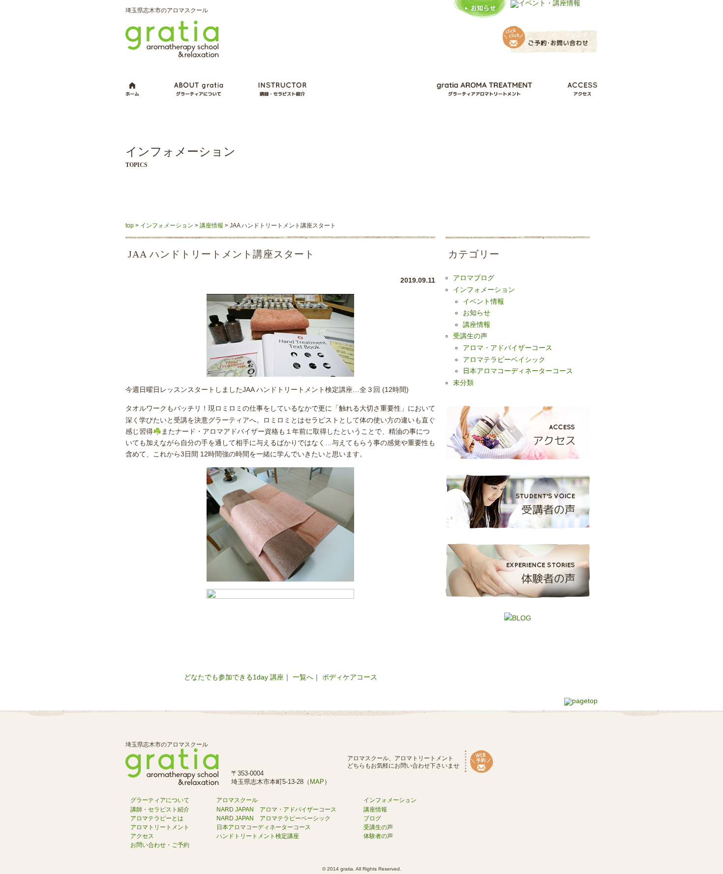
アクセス (142, 836)
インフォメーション (166, 225)
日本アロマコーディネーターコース (518, 371)
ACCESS (582, 89)
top (129, 225)
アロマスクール (237, 800)
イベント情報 (483, 301)
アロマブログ (473, 278)
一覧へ (303, 677)
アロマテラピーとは (156, 818)
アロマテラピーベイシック (504, 359)
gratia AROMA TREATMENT (485, 89)
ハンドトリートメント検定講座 (257, 836)
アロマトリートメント (159, 827)
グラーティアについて (159, 800)
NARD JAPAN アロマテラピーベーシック (273, 818)
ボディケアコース (349, 677)
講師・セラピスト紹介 (159, 809)
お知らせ (476, 313)
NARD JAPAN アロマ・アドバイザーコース (276, 809)
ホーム (132, 89)
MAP (317, 781)
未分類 (463, 383)
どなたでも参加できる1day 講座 (234, 677)
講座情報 (211, 225)
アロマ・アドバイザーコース (507, 348)
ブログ (372, 818)
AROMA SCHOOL (371, 89)
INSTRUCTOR (282, 89)
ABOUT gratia (198, 89)
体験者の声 (378, 836)
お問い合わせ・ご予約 (159, 845)
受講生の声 (470, 336)
